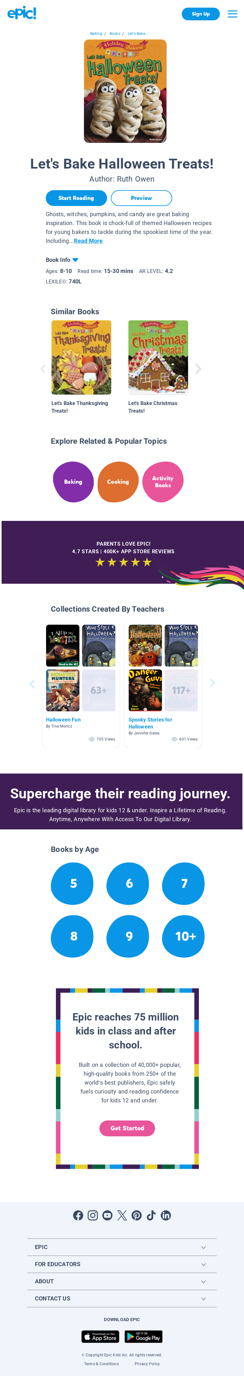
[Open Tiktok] (151, 1215)
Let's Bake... (138, 33)
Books (115, 33)
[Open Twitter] (122, 1215)
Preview (141, 198)
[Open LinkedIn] (166, 1215)
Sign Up (201, 13)
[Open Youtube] (107, 1215)
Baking (96, 33)
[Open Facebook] (78, 1215)
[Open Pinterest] (137, 1215)
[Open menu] (232, 14)
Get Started (127, 1128)
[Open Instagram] (93, 1215)
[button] (80, 684)
